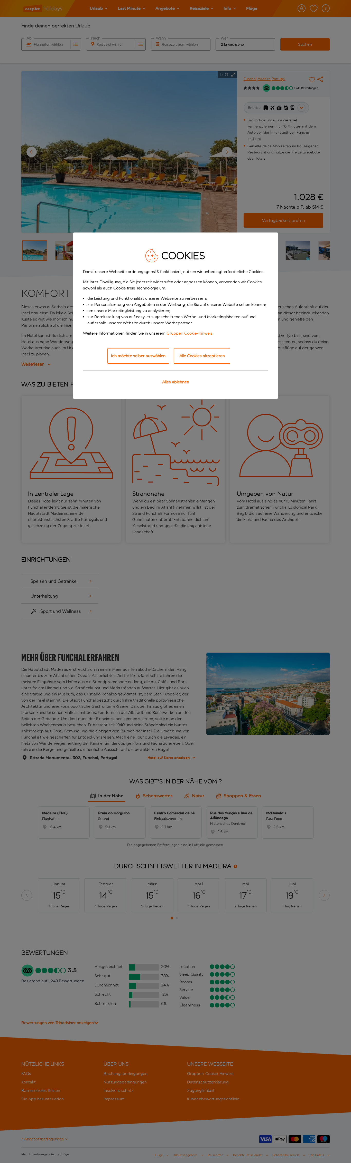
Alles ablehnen (175, 382)
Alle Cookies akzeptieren (202, 355)
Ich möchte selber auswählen (138, 355)
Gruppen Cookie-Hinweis (190, 333)
